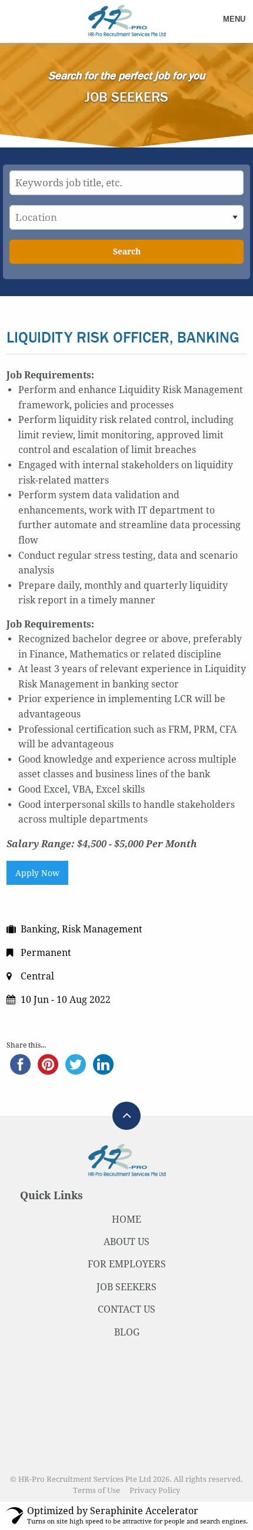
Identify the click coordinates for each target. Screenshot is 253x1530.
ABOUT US (126, 1241)
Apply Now (37, 873)
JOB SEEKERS (126, 1287)
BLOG (126, 1332)
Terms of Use (96, 1490)
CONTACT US (126, 1309)
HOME (126, 1219)
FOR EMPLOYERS (127, 1264)
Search (127, 251)
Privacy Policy (154, 1490)
